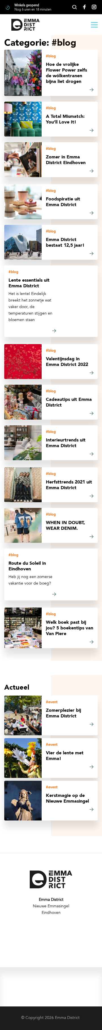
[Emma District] (25, 24)
